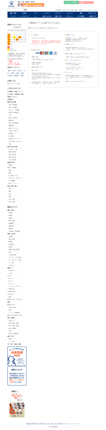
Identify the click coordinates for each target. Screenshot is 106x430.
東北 (10, 188)
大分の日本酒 (12, 159)
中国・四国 (12, 199)
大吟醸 (10, 236)
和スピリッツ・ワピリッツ (14, 299)
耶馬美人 (16, 75)
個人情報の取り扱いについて (63, 423)
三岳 (10, 115)
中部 (10, 194)
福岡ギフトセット (12, 96)
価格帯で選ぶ (12, 291)
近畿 (10, 196)
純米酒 (10, 247)
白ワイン (11, 281)
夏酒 (10, 173)
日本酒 (24, 13)
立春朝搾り (10, 99)
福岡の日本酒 (12, 151)
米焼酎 (10, 218)
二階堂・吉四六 (13, 131)
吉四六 (12, 73)
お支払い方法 (36, 50)
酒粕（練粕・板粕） (14, 323)
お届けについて (70, 35)
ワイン (36, 13)
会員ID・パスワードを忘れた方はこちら (75, 81)
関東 (10, 191)
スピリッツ (58, 13)
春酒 (10, 170)
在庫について (82, 10)
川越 (14, 70)
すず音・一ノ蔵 (13, 149)
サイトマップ (76, 423)
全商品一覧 (92, 16)
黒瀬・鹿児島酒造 (14, 123)
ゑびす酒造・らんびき (15, 141)
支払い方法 (66, 10)
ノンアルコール (24, 16)
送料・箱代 (74, 10)
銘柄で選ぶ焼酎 (11, 102)
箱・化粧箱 (81, 16)
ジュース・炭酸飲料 (14, 312)
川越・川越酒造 (13, 104)
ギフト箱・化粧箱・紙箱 (14, 344)
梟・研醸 (11, 136)
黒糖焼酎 (11, 223)
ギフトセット (69, 16)
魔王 (9, 70)
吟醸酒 (10, 241)
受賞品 (10, 165)
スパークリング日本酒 (15, 257)
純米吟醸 (11, 244)
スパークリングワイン (15, 286)
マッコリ (13, 16)
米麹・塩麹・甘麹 (14, 325)
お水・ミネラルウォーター (14, 315)
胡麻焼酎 (11, 226)
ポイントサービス (93, 10)
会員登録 (88, 77)
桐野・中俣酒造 (13, 117)
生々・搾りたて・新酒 (15, 260)
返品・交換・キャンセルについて (75, 53)
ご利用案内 (58, 10)
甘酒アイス (12, 320)
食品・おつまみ (47, 16)
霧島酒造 (11, 125)
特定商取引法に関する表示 (46, 423)
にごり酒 (11, 262)
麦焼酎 (10, 215)
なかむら (19, 70)
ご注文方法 (35, 35)
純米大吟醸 (12, 239)
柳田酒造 (11, 120)
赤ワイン (11, 278)
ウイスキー (47, 13)
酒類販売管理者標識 (32, 423)
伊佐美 (10, 75)
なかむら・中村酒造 (14, 110)
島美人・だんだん (14, 128)
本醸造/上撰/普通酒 (14, 249)
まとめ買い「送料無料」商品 (15, 94)
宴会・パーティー (14, 183)
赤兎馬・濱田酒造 (14, 112)
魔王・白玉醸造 (13, 107)
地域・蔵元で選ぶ (12, 186)
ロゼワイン (12, 283)
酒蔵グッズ (12, 338)
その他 (10, 273)
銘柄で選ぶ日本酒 (12, 146)
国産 (10, 296)
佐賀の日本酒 (12, 154)
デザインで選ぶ (11, 167)
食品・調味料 (11, 317)
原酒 (10, 252)
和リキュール (92, 13)
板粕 (22, 75)
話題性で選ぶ (11, 162)
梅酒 (81, 13)
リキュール (70, 13)
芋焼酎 (10, 212)
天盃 (10, 144)
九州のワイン (12, 270)
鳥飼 (18, 73)
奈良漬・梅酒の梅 (14, 333)
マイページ (69, 72)
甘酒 (10, 310)
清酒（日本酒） (11, 233)
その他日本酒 (12, 254)
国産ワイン (10, 268)
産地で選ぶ (12, 289)
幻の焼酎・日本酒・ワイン (14, 91)
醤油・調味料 (12, 328)
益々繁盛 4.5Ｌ (13, 175)
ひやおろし (12, 265)
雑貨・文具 (58, 16)
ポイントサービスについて (73, 60)
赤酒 (10, 331)
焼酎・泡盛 (13, 13)
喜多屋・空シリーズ (14, 138)
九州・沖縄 (12, 201)
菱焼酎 (10, 228)
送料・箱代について (37, 67)
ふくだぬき (12, 341)
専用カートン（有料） (41, 83)
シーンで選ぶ (11, 180)
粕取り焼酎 (12, 220)
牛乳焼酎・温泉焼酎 (14, 231)
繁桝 (22, 73)
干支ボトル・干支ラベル (15, 178)
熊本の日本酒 (12, 157)
